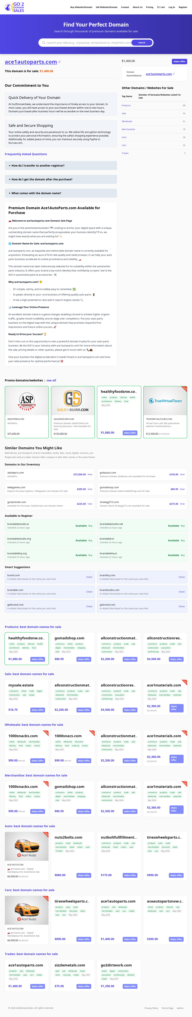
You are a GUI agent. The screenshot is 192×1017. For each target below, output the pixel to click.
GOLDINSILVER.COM (64, 419)
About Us (137, 7)
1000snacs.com (68, 735)
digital (58, 648)
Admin (180, 1008)
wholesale (106, 648)
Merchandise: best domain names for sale (36, 775)
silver (58, 975)
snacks (37, 745)
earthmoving (153, 651)
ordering (75, 745)
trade (126, 644)
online (104, 397)
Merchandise (128, 129)
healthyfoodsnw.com (120, 391)
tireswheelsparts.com (166, 837)
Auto (124, 137)
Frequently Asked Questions (26, 154)
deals (175, 847)
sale (133, 644)
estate (31, 695)
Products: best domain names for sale (33, 627)
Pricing (149, 7)
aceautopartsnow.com (167, 901)
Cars (124, 145)
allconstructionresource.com (126, 685)
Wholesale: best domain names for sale (34, 725)
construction (107, 651)
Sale (124, 113)
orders (28, 745)
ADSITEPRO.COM (16, 419)
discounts (79, 741)
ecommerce (107, 401)
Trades (125, 153)
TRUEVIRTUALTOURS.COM (159, 419)
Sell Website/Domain (106, 7)
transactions (14, 695)
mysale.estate (21, 685)
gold (57, 971)
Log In (171, 7)
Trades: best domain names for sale (31, 954)
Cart (162, 7)
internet (123, 397)
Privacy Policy (151, 1008)
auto (88, 847)
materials (177, 695)
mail (57, 651)
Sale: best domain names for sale (29, 674)
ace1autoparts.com (31, 62)
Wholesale (127, 121)
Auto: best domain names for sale (30, 826)
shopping (81, 648)
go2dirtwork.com (116, 965)
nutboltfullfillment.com (122, 837)
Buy (90, 525)
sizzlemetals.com (70, 965)
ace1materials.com (164, 685)
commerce (60, 644)
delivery (118, 401)
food (126, 401)
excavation (165, 648)
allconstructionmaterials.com (127, 637)
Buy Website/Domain (81, 7)
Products (126, 105)
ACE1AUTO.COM (15, 864)
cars (156, 851)
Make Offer (179, 61)
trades (131, 911)
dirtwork (130, 975)
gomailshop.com (69, 637)
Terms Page (167, 1008)
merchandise (69, 648)
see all (51, 380)
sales (160, 843)
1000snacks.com (23, 735)
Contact (125, 7)
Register (183, 7)
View (90, 474)
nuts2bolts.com (68, 837)
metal (71, 847)
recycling (66, 975)
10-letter (59, 851)
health (132, 397)
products (113, 397)
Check (89, 577)
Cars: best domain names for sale (29, 890)
